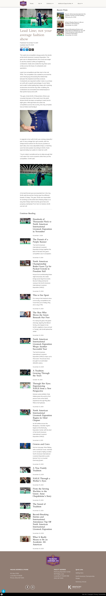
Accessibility (102, 594)
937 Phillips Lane (59, 574)
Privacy (96, 594)
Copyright (90, 594)
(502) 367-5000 (58, 578)
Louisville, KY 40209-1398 (61, 576)
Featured (26, 47)
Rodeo (32, 3)
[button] (3, 591)
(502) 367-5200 (19, 578)
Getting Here (79, 573)
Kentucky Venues (81, 582)
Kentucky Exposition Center (62, 572)
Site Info (84, 594)
